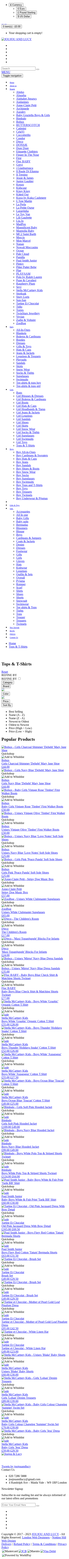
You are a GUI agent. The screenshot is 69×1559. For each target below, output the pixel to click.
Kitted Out (22, 194)
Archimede (22, 108)
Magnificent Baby (26, 227)
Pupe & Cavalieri (26, 280)
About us (13, 86)
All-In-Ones (23, 329)
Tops (19, 614)
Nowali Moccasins (27, 247)
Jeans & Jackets (25, 353)
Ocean (20, 250)
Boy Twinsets (24, 495)
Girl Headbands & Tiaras (30, 409)
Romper (21, 584)
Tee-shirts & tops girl (28, 386)
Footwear (21, 551)
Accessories (23, 511)
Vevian (20, 316)
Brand (6, 686)
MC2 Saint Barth (26, 234)
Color (5, 693)
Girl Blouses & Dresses (29, 396)
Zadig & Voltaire (26, 320)
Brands (12, 89)
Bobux (20, 121)
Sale (11, 509)
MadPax (21, 224)
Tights (19, 610)
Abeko (20, 92)
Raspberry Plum (25, 283)
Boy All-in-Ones (26, 452)
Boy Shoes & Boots (27, 468)
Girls (11, 390)
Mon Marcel (23, 240)
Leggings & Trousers (28, 356)
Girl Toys (21, 442)
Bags (19, 392)
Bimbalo (21, 118)
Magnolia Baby (25, 230)
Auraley (21, 111)
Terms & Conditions (44, 1544)
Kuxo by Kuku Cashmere (31, 197)
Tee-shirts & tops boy (28, 382)
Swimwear (22, 604)
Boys (12, 449)
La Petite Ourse (25, 207)
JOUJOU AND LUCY (45, 1534)
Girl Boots (22, 402)
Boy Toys (22, 488)
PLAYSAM (23, 273)
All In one (22, 514)
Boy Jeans (22, 462)
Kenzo (20, 184)
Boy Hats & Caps (26, 458)
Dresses (20, 343)
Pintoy (20, 263)
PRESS (12, 634)
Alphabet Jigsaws (26, 98)
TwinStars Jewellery (28, 313)
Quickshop (7, 753)
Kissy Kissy (23, 191)
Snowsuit (21, 600)
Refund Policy (22, 1544)
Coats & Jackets (25, 541)
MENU (5, 72)
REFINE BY (9, 678)
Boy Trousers (24, 491)
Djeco (19, 141)
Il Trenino (22, 174)
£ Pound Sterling (26, 12)
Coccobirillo (23, 135)
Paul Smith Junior (26, 260)
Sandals (20, 362)
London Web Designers (36, 1537)
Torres (20, 310)
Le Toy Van (23, 214)
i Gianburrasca (24, 168)
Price (5, 701)
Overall (20, 577)
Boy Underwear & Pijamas (32, 498)
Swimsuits (22, 379)
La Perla (21, 204)
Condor (20, 138)
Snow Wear (23, 369)
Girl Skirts (22, 425)
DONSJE (21, 144)
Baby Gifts (22, 518)
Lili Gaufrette (24, 217)
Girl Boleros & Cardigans (31, 399)
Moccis (20, 237)
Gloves (20, 561)
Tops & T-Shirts (25, 445)
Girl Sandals (23, 419)
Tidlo (19, 306)
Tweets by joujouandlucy (16, 1466)
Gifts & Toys (23, 346)
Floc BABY (23, 161)
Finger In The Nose (27, 154)
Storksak (21, 293)
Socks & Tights (25, 372)
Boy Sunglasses (25, 478)
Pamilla (20, 257)
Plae (18, 270)
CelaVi (20, 131)
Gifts (19, 554)
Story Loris (22, 296)
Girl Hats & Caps (26, 405)
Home (12, 82)
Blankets (21, 333)
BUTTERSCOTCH (28, 125)
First (18, 158)
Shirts (19, 590)
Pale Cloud (22, 253)
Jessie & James (24, 177)
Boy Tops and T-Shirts (29, 485)
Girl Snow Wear (25, 429)
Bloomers (21, 528)
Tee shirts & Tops (26, 607)
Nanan (20, 244)
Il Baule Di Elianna (27, 171)
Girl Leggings (24, 415)
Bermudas (22, 524)
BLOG (12, 631)
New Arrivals (14, 628)
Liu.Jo (20, 220)
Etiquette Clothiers (27, 151)
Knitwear (21, 567)
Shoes (19, 594)
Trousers (21, 620)
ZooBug (21, 323)
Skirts (19, 366)
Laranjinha (22, 211)
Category (8, 682)
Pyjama (20, 580)
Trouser (20, 617)
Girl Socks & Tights (27, 432)
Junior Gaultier (24, 181)
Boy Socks (22, 475)
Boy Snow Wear (26, 471)
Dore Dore (22, 148)
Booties (20, 339)
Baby (12, 327)
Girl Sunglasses (25, 435)
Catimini (21, 128)
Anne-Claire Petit (26, 105)
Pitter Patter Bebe (26, 267)
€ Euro (21, 8)
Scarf (19, 587)
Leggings (21, 571)
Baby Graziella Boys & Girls (33, 115)
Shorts (20, 597)
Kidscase (21, 187)
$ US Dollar (24, 16)
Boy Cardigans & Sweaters (32, 455)
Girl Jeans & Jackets (28, 412)
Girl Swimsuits (24, 438)
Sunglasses (22, 376)
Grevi (19, 164)
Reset (4, 671)
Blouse (20, 531)
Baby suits (22, 521)
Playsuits (21, 359)
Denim (20, 544)
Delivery (6, 1544)
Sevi (18, 286)
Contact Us (14, 637)
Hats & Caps (23, 349)
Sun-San (21, 300)
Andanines (22, 102)
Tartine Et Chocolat (27, 303)
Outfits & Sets (24, 574)
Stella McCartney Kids (29, 290)
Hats (19, 564)
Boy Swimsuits (25, 481)
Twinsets (21, 623)
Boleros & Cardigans (28, 336)
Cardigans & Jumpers (28, 538)
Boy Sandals (23, 465)
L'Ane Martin (24, 201)
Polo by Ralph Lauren (29, 277)
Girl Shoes (22, 422)
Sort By (7, 705)
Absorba (21, 95)
